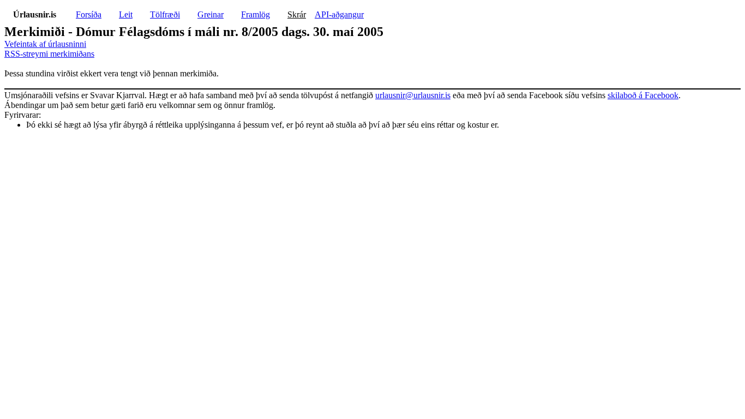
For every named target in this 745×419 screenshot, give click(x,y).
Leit (126, 14)
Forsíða (88, 14)
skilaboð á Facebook (643, 95)
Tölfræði (165, 14)
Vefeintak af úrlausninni (45, 44)
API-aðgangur (339, 14)
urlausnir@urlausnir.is (412, 95)
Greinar (210, 14)
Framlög (255, 14)
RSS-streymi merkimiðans (49, 53)
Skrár (296, 14)
